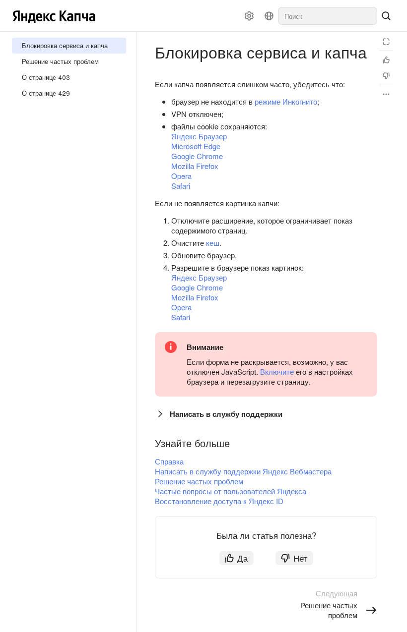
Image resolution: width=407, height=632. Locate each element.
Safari (180, 185)
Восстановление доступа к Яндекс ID (219, 501)
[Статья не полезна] (386, 76)
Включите (277, 371)
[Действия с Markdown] (386, 94)
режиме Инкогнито (286, 101)
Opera (181, 176)
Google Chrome (197, 156)
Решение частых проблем (199, 481)
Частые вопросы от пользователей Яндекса (230, 491)
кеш (212, 242)
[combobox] (327, 15)
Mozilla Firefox (194, 166)
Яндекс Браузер (199, 136)
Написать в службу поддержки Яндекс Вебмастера (243, 471)
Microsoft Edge (195, 146)
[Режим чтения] (386, 42)
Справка (169, 461)
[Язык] (269, 16)
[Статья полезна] (386, 60)
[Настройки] (249, 16)
